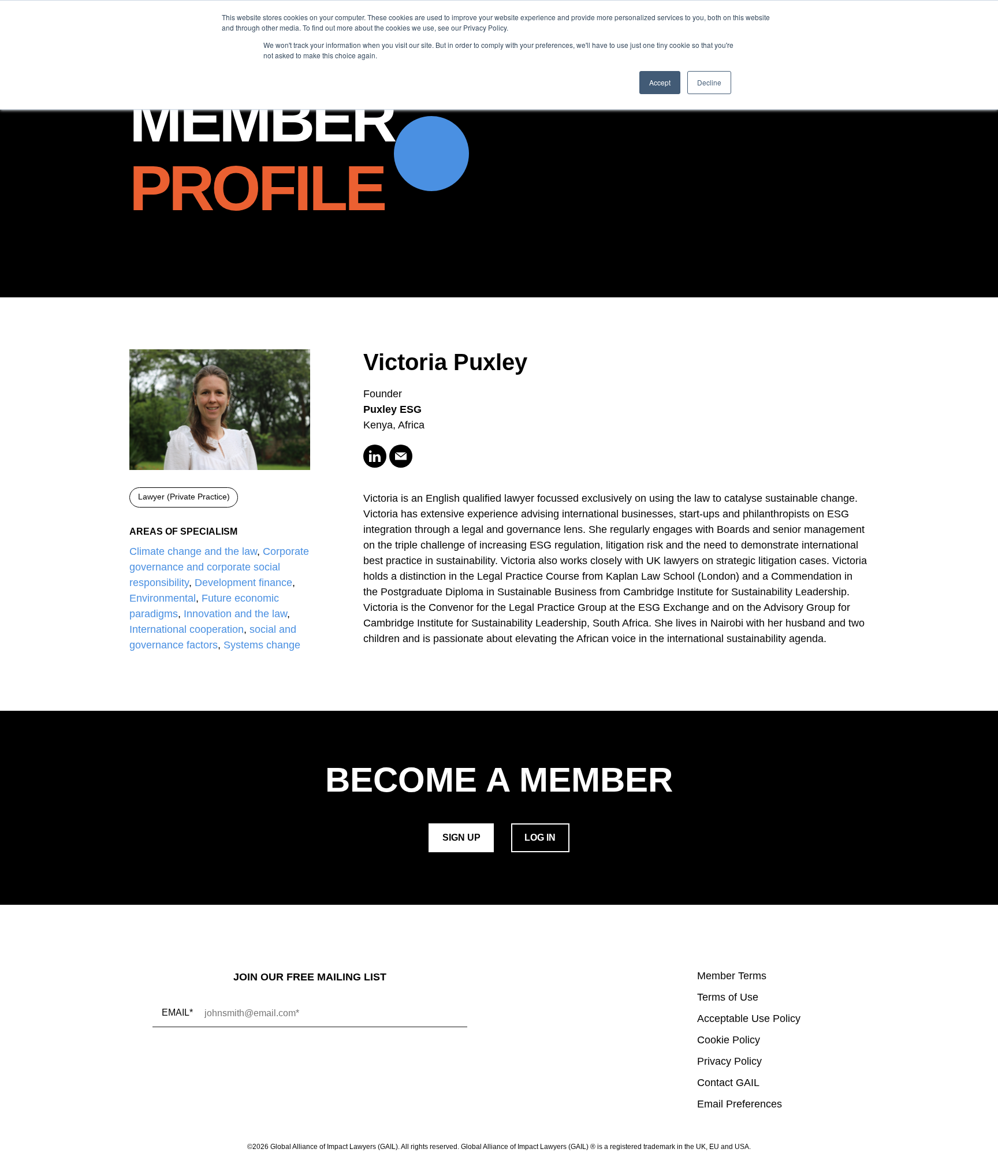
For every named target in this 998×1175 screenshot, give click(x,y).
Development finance (243, 582)
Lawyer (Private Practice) (184, 497)
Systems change (262, 645)
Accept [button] (660, 82)
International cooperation (186, 629)
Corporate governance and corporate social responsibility (219, 567)
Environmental (162, 598)
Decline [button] (709, 82)
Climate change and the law (193, 551)
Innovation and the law (235, 614)
